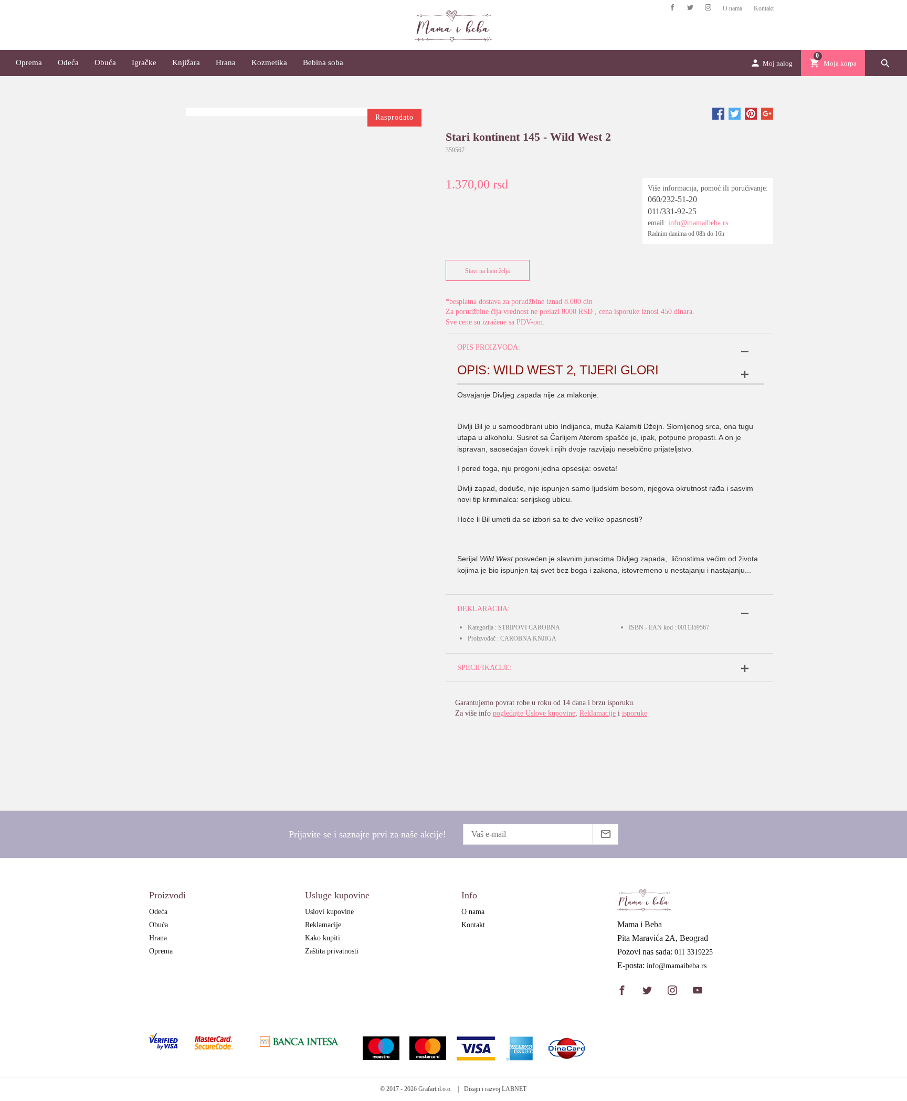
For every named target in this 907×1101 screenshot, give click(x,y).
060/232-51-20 (672, 199)
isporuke (634, 713)
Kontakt (764, 8)
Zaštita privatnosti (331, 951)
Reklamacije (597, 713)
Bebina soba (323, 62)
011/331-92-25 (672, 211)
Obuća (105, 62)
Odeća (68, 62)
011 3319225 (693, 952)
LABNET (514, 1089)
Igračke (144, 62)
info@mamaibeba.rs (698, 223)
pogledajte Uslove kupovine (534, 713)
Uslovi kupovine (329, 912)
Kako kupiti (322, 938)
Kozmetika (269, 62)
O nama (732, 8)
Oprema (29, 62)
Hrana (226, 62)
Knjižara (186, 62)
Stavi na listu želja (487, 271)
